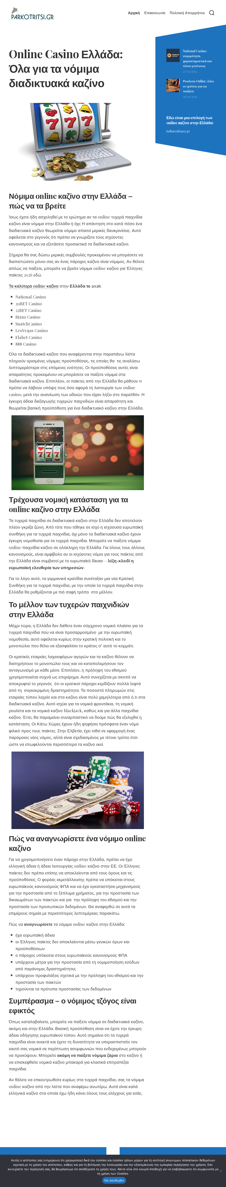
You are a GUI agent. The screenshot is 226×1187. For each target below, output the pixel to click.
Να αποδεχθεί (114, 1180)
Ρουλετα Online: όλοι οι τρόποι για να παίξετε (198, 86)
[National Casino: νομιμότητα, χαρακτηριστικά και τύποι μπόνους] (173, 61)
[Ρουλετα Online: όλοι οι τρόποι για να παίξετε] (173, 91)
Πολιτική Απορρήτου (187, 13)
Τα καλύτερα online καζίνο (33, 286)
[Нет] (220, 1171)
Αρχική (134, 13)
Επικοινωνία (154, 13)
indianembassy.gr (178, 131)
